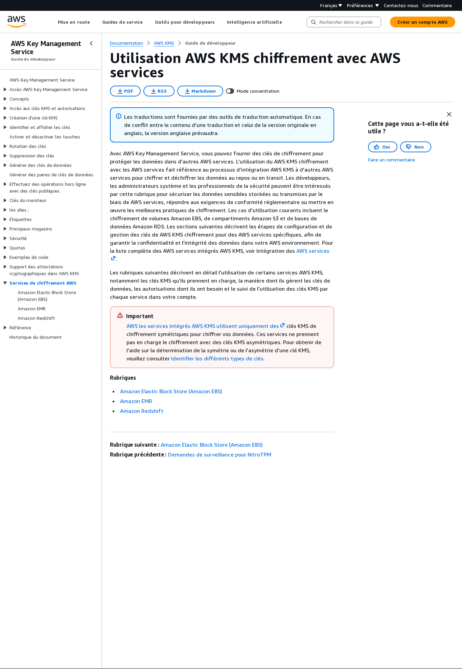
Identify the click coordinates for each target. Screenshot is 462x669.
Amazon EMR (136, 401)
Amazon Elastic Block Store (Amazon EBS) (171, 391)
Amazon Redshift (141, 410)
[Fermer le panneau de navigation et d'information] (449, 114)
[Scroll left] (53, 22)
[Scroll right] (287, 22)
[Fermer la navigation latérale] (91, 43)
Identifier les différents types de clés (217, 358)
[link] (210, 43)
